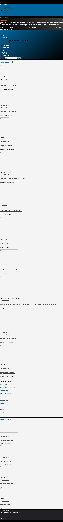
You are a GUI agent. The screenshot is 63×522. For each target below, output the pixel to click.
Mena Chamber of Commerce (6, 393)
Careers (1, 416)
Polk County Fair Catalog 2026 (21, 22)
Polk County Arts (9, 38)
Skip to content (3, 1)
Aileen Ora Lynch (5, 243)
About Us (2, 409)
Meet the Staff (3, 412)
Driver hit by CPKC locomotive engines (54, 22)
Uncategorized (5, 81)
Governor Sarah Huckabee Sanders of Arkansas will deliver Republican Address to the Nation (28, 304)
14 (4, 384)
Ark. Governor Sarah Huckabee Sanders (11, 298)
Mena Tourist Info (4, 396)
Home (3, 33)
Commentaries (5, 45)
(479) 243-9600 (5, 7)
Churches (4, 48)
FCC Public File (5, 53)
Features (4, 37)
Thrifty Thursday (6, 55)
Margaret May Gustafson (7, 373)
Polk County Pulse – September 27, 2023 (12, 178)
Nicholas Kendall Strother (8, 338)
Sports (4, 50)
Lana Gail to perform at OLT (8, 270)
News (3, 35)
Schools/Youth (5, 47)
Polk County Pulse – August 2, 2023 (11, 211)
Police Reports (8, 42)
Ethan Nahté (10, 89)
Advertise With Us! (6, 10)
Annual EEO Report (4, 400)
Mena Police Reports (5, 461)
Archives (4, 52)
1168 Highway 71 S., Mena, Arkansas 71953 (12, 8)
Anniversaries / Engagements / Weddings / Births (16, 40)
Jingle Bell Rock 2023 (6, 146)
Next (6, 384)
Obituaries (4, 43)
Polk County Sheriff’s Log (8, 85)
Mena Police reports (5, 504)
